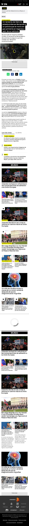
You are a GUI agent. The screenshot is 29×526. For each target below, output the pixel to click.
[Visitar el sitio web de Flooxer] (22, 510)
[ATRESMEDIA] (14, 499)
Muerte (17, 261)
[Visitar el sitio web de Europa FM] (23, 507)
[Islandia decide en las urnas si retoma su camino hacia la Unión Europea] (14, 214)
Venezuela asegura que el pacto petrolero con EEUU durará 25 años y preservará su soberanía (8, 201)
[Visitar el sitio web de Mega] (5, 507)
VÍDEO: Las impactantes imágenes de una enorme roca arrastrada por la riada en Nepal (15, 149)
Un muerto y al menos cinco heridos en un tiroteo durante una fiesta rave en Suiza (21, 201)
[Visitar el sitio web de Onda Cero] (17, 507)
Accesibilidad (20, 522)
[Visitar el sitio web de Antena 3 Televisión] (5, 504)
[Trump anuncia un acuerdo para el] (21, 301)
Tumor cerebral (9, 136)
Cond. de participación (11, 522)
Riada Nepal (25, 0)
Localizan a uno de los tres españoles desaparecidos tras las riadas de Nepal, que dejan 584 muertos (15, 158)
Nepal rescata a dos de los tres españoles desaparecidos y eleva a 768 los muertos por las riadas (8, 308)
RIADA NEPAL (8, 145)
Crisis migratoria (6, 261)
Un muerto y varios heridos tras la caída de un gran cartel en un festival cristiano (21, 265)
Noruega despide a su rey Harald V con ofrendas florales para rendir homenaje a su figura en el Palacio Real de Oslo (14, 248)
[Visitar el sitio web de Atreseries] (11, 507)
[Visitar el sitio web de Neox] (17, 504)
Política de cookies (22, 520)
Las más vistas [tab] (7, 132)
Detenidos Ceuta (5, 0)
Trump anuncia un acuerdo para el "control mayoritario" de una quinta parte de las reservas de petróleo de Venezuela (21, 308)
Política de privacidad (13, 520)
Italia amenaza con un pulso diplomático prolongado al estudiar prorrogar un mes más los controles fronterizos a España (7, 266)
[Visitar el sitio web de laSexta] (11, 504)
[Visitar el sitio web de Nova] (23, 504)
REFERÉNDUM (5, 220)
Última (19, 4)
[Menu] (27, 4)
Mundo (14, 333)
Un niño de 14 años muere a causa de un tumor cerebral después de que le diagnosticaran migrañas (14, 139)
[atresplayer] (24, 4)
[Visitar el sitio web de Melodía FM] (6, 510)
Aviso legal (5, 520)
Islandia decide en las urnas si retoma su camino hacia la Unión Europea (14, 224)
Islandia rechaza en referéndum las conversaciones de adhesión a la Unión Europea (14, 185)
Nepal (6, 154)
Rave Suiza (11, 0)
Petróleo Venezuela (18, 0)
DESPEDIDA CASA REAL (7, 243)
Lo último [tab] (19, 132)
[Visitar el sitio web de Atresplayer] (14, 510)
